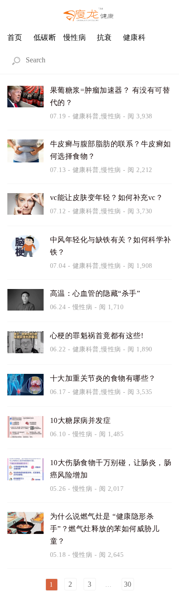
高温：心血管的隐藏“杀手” (95, 293)
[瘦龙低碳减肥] (89, 15)
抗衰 (104, 37)
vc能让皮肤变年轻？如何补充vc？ (106, 197)
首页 (14, 37)
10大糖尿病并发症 (80, 420)
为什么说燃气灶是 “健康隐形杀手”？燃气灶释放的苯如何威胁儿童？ (105, 528)
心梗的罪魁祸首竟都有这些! (97, 335)
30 (128, 584)
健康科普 (134, 41)
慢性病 (74, 37)
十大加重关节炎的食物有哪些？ (103, 378)
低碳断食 (45, 41)
